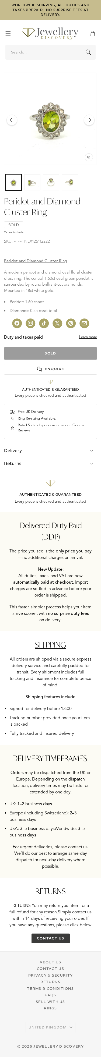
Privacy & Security (50, 975)
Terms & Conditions (50, 988)
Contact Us (50, 968)
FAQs (50, 995)
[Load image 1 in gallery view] (13, 182)
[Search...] (88, 52)
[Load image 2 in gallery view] (32, 182)
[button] (10, 33)
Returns (50, 982)
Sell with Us (50, 1001)
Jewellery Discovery (58, 1046)
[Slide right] (89, 120)
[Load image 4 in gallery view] (70, 182)
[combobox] (51, 52)
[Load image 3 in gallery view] (51, 182)
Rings (50, 1008)
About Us (50, 962)
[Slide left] (11, 120)
